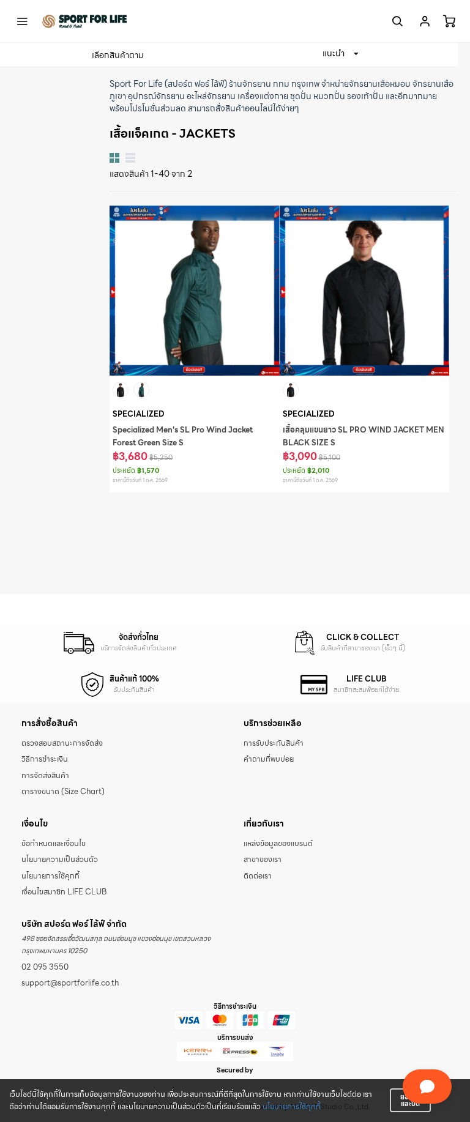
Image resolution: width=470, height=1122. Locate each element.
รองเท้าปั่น (365, 96)
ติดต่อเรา (258, 876)
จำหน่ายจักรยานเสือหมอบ (366, 84)
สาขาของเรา (263, 859)
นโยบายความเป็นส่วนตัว (59, 859)
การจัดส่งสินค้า (45, 776)
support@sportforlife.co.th (70, 983)
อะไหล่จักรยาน (211, 96)
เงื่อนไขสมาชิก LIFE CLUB (63, 892)
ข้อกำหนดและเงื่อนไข (53, 844)
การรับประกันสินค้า (274, 743)
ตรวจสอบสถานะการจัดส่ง (62, 743)
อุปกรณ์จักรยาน (156, 96)
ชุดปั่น (300, 96)
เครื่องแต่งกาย (262, 96)
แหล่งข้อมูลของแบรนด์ (278, 844)
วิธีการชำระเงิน (44, 759)
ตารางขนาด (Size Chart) (63, 792)
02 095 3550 (45, 967)
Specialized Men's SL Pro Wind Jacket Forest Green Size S (183, 436)
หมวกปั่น (329, 96)
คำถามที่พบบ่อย (269, 759)
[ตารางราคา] (130, 158)
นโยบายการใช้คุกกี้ (292, 1107)
